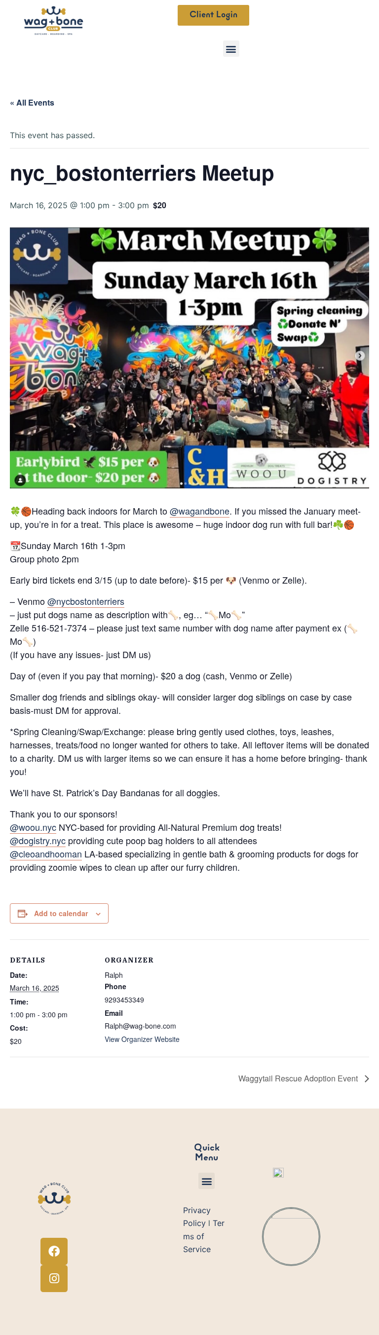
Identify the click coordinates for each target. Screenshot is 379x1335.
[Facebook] (54, 1251)
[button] (231, 48)
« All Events (32, 102)
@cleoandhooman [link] (46, 853)
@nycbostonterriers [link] (85, 600)
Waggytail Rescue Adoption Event (299, 1078)
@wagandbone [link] (199, 510)
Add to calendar (61, 913)
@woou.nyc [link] (33, 826)
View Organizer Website (142, 1039)
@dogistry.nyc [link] (38, 840)
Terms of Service (204, 1236)
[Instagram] (54, 1278)
